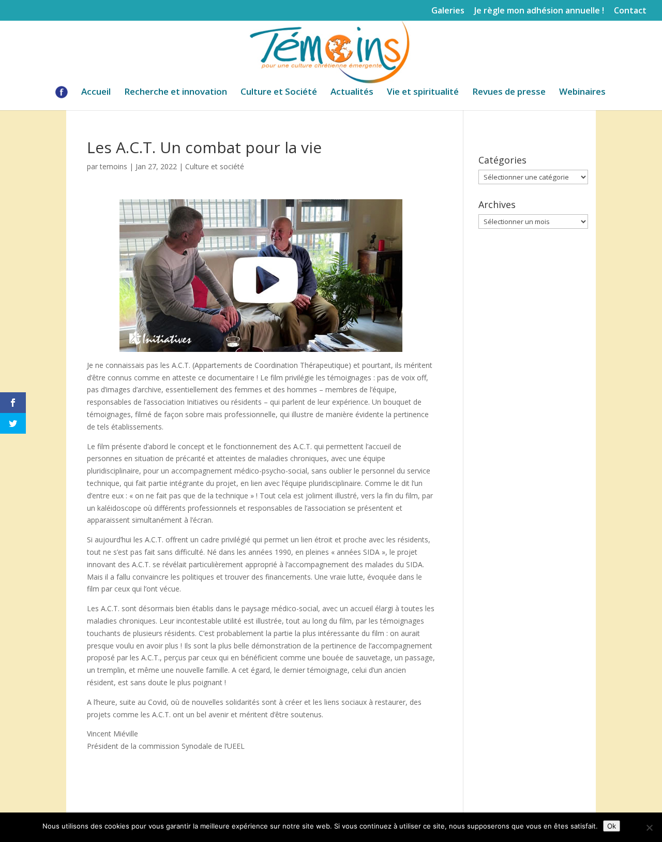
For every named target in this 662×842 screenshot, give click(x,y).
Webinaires (582, 92)
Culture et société (214, 166)
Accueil (96, 92)
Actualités (351, 92)
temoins (113, 166)
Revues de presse (509, 92)
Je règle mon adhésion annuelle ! (539, 11)
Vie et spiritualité (423, 92)
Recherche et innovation (175, 92)
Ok (611, 826)
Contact (630, 11)
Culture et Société (278, 92)
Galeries (447, 11)
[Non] (649, 827)
